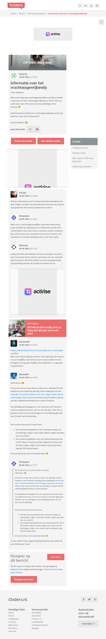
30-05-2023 (24, 77)
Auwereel (24, 341)
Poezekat (24, 215)
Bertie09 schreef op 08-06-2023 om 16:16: (32, 470)
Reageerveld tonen (23, 579)
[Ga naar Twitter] (89, 599)
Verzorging (32, 323)
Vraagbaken (13, 618)
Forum (22, 13)
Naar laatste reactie (50, 141)
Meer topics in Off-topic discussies (83, 160)
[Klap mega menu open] (97, 5)
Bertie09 (24, 374)
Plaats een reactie (23, 141)
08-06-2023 (24, 377)
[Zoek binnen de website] (79, 5)
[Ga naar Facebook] (83, 599)
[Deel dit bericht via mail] (37, 129)
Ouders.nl (17, 599)
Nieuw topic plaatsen (82, 166)
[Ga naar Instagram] (95, 599)
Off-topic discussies (36, 13)
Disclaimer (36, 615)
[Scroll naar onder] (101, 22)
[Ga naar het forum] (85, 5)
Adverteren (13, 625)
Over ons (12, 631)
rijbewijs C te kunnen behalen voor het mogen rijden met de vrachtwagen (39, 483)
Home (13, 13)
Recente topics (79, 153)
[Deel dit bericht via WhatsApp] (30, 129)
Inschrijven (87, 623)
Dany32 (23, 74)
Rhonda (23, 245)
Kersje (22, 192)
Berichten (12, 628)
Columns (12, 622)
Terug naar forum (80, 147)
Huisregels (36, 612)
